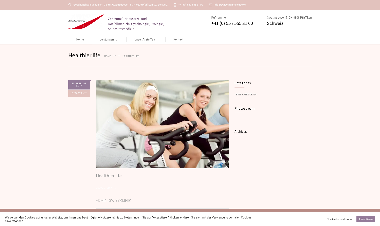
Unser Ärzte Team (146, 39)
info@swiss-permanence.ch (230, 4)
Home (80, 39)
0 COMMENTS (79, 93)
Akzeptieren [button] (366, 219)
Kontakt (178, 39)
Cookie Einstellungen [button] (340, 219)
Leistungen (107, 39)
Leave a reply (104, 187)
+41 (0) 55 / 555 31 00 (191, 4)
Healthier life (109, 176)
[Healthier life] (162, 124)
